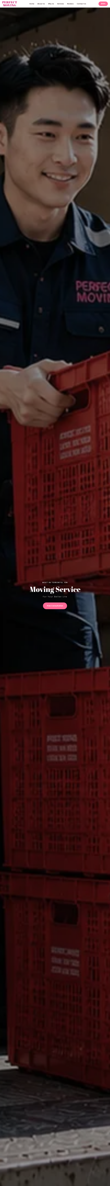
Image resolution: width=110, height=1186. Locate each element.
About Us (41, 4)
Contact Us (81, 4)
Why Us (51, 4)
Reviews (70, 4)
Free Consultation (55, 606)
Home (31, 4)
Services (60, 4)
